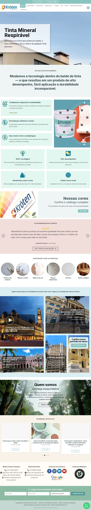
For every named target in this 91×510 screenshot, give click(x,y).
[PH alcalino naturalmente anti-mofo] (64, 132)
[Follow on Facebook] (49, 471)
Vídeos (57, 5)
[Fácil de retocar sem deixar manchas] (87, 132)
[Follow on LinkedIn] (59, 471)
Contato (24, 9)
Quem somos (30, 5)
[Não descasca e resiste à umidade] (60, 113)
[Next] (87, 236)
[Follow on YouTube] (64, 471)
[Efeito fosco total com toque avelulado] (74, 113)
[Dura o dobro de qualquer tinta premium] (82, 110)
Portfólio (39, 5)
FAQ (62, 5)
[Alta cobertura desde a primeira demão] (82, 125)
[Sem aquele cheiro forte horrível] (68, 117)
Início (23, 5)
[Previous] (3, 236)
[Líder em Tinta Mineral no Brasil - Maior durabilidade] (9, 7)
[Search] (88, 7)
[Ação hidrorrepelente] (72, 130)
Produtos (48, 5)
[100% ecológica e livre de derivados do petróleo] (68, 110)
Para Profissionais (76, 5)
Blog (66, 5)
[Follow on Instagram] (54, 471)
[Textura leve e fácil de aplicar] (87, 117)
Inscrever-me (78, 493)
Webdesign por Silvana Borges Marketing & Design (45, 507)
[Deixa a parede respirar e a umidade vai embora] (60, 137)
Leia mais (26, 449)
